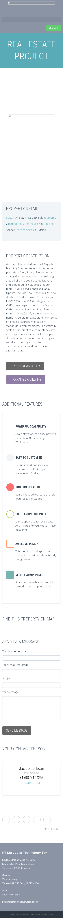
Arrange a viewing (27, 379)
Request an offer (26, 366)
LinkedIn (37, 819)
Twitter (6, 819)
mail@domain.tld (33, 783)
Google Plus (26, 819)
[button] (31, 19)
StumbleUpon (47, 819)
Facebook (16, 819)
